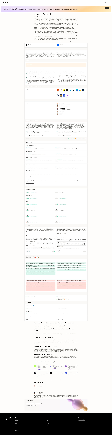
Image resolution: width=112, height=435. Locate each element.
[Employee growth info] (32, 305)
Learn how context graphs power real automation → (63, 9)
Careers (48, 420)
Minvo (29, 44)
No (41, 403)
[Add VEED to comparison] (46, 365)
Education (16, 430)
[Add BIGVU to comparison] (77, 365)
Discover (16, 420)
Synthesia (70, 372)
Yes (39, 403)
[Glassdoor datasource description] (68, 299)
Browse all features (30, 184)
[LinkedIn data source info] (33, 305)
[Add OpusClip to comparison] (46, 372)
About (13, 2)
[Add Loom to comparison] (61, 365)
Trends (48, 423)
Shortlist (108, 2)
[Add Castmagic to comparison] (61, 372)
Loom (54, 365)
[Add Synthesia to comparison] (77, 372)
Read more (39, 369)
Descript (61, 44)
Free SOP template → (76, 9)
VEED (39, 365)
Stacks (16, 423)
